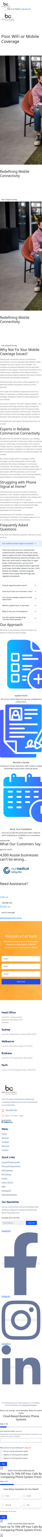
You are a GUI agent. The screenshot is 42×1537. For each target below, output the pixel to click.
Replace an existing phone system (15, 1455)
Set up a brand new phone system (15, 1451)
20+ (28, 1505)
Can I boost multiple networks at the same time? (17, 598)
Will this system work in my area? (15, 605)
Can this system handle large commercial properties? (14, 618)
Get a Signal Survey (9, 199)
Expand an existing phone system (15, 1458)
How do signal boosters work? (14, 585)
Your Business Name (11, 1431)
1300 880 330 (25, 9)
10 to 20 (8, 1505)
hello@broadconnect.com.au (11, 918)
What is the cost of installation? (15, 611)
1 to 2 (7, 1496)
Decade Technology (30, 1405)
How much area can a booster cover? (17, 591)
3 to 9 (29, 1496)
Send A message (8, 912)
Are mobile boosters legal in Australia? (17, 543)
